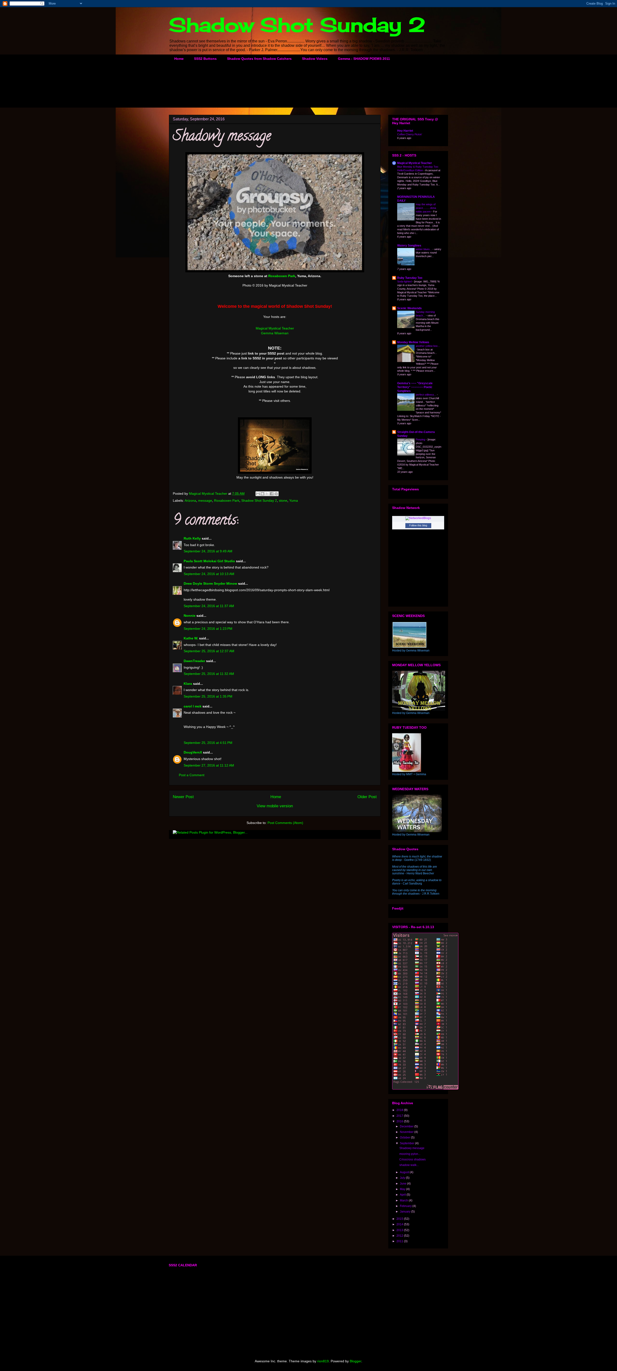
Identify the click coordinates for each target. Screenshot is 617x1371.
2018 (400, 1110)
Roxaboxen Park (226, 500)
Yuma (293, 500)
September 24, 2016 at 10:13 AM (209, 574)
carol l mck (192, 706)
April (403, 1194)
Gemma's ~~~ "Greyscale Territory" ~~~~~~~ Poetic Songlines (415, 387)
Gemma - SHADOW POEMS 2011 (364, 59)
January (405, 1211)
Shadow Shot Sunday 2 (297, 24)
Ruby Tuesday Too (409, 278)
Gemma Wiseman (274, 333)
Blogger (355, 1361)
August (405, 1172)
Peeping (421, 439)
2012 (400, 1235)
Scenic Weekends (409, 308)
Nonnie (189, 615)
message (205, 500)
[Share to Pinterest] (276, 493)
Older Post (367, 797)
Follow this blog (418, 525)
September (407, 1143)
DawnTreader (194, 661)
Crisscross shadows (412, 1159)
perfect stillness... (426, 394)
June (403, 1183)
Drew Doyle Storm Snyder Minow (210, 583)
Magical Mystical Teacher (275, 328)
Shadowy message (411, 1148)
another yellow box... (428, 345)
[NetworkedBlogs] (418, 518)
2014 (400, 1224)
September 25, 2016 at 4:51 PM (208, 743)
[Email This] (257, 493)
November (407, 1132)
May (403, 1189)
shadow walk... (409, 1165)
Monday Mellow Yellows (413, 342)
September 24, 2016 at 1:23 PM (208, 629)
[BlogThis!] (262, 493)
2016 (400, 1121)
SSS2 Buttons (205, 59)
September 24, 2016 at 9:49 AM (208, 551)
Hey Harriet (405, 130)
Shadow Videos (315, 59)
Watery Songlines (409, 245)
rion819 (323, 1361)
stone (283, 500)
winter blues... (424, 249)
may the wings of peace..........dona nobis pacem (426, 208)
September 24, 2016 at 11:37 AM (209, 606)
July (403, 1177)
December (407, 1126)
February (406, 1206)
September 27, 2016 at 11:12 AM (209, 765)
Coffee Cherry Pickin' (409, 134)
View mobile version (275, 806)
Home (179, 59)
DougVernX (193, 752)
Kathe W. (191, 638)
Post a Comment (191, 775)
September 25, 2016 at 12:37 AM (209, 651)
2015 (400, 1218)
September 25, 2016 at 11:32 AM (209, 674)
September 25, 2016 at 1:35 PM (208, 696)
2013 (400, 1230)
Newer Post (183, 797)
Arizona (190, 500)
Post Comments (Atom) (285, 823)
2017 (400, 1115)
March (404, 1200)
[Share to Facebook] (271, 493)
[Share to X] (267, 493)
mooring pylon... (409, 1154)
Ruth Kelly (192, 538)
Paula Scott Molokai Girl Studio (209, 561)
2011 (400, 1241)
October (405, 1137)
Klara (188, 684)
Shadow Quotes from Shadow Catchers (259, 59)
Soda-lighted (404, 281)
